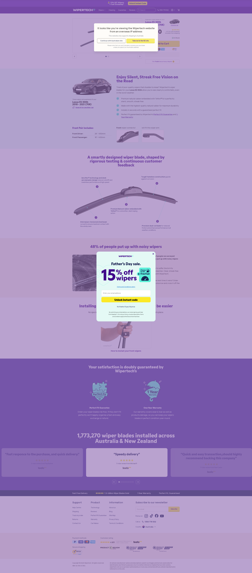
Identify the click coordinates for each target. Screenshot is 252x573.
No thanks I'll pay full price (126, 307)
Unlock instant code (126, 300)
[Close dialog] (153, 253)
